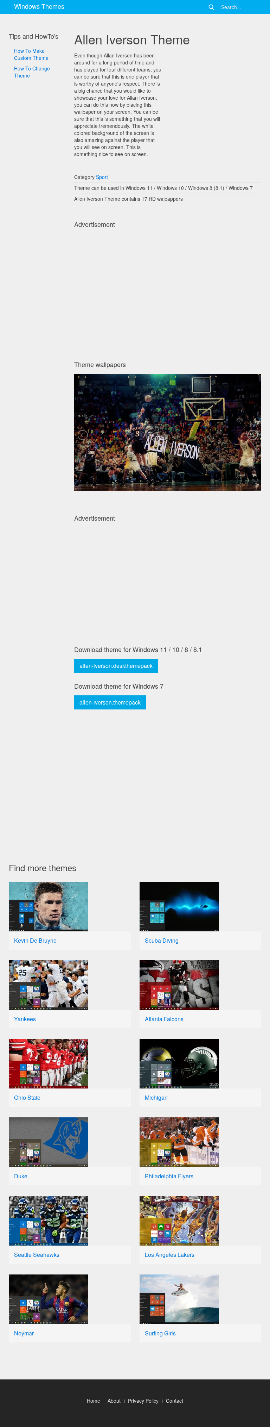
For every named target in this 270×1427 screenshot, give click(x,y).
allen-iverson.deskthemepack (116, 666)
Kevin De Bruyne (35, 940)
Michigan (156, 1097)
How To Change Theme (32, 72)
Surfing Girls (160, 1333)
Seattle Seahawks (36, 1255)
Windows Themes (39, 6)
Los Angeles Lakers (169, 1255)
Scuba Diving (162, 940)
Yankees (25, 1019)
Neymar (24, 1333)
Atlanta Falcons (164, 1019)
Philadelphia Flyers (169, 1176)
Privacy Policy (143, 1400)
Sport (102, 176)
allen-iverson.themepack (110, 702)
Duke (20, 1176)
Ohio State (27, 1097)
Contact (174, 1400)
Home (93, 1400)
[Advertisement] (37, 281)
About (114, 1400)
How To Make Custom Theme (31, 54)
